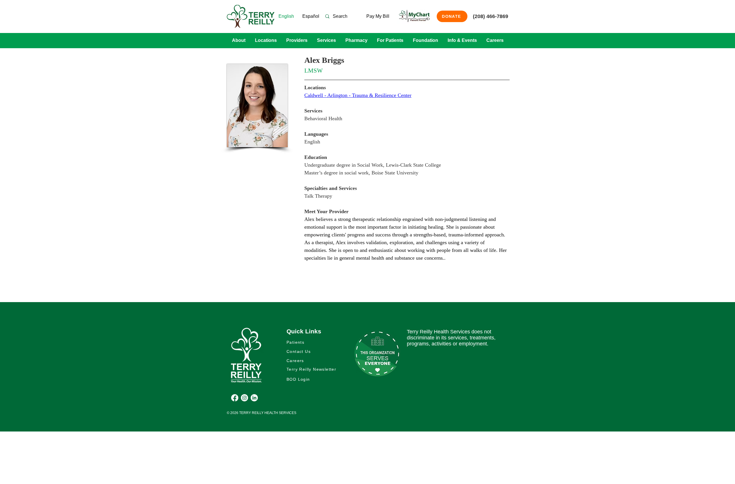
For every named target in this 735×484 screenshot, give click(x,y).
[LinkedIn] (254, 397)
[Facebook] (234, 397)
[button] (238, 40)
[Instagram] (244, 397)
